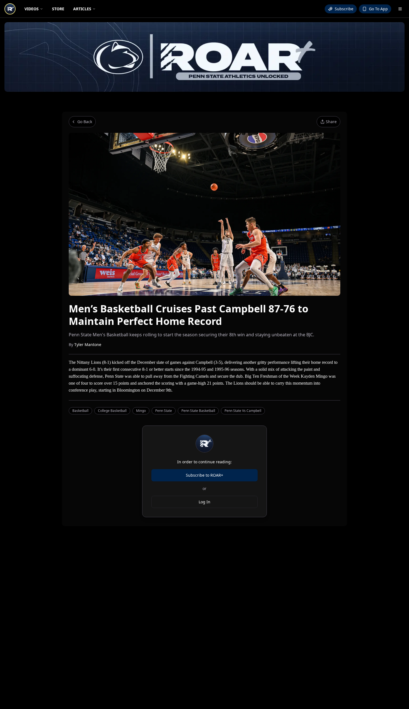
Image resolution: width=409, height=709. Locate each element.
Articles (82, 8)
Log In (204, 501)
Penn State (163, 410)
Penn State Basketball (198, 410)
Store (58, 8)
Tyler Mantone (87, 344)
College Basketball (112, 410)
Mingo (141, 410)
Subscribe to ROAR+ (204, 475)
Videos (31, 8)
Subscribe (344, 8)
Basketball (80, 410)
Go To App (378, 8)
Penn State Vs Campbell (243, 410)
